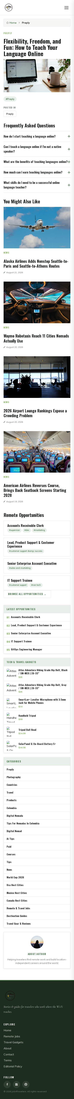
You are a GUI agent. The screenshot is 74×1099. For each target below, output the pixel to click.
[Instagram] (16, 1084)
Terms (8, 1060)
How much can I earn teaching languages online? (33, 172)
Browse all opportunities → (27, 594)
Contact (9, 1054)
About (7, 1048)
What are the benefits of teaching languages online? (36, 162)
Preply (9, 113)
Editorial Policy (13, 1066)
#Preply (10, 99)
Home (13, 22)
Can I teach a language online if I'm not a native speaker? (32, 149)
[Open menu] (66, 7)
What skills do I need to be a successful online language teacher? (32, 184)
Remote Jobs (12, 1036)
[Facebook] (7, 1084)
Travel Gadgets (13, 1042)
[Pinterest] (25, 1084)
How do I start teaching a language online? (30, 136)
